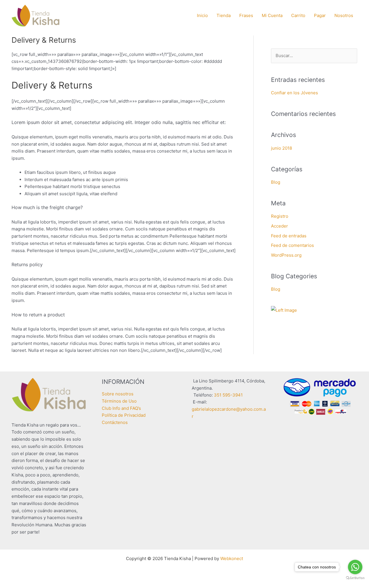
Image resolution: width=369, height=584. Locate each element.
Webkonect (231, 558)
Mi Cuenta (272, 15)
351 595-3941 (228, 395)
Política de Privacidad (124, 415)
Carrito (298, 15)
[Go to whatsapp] (355, 567)
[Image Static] (284, 310)
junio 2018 (281, 148)
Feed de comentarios (292, 245)
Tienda (223, 15)
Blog (275, 182)
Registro (279, 216)
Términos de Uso (119, 401)
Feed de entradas (288, 236)
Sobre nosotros (117, 394)
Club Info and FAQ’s (121, 408)
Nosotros (343, 15)
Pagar (320, 15)
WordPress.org (286, 255)
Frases (246, 15)
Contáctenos (115, 422)
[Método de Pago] (319, 396)
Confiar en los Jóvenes (294, 92)
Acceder (279, 226)
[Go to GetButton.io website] (355, 578)
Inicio (202, 15)
